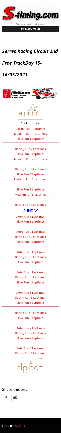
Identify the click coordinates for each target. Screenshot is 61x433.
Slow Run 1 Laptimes (31, 139)
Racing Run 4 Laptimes (30, 277)
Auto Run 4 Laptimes (30, 272)
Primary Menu (30, 29)
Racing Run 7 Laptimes (30, 333)
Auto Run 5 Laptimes (30, 292)
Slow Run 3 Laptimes (31, 174)
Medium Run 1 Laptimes (30, 134)
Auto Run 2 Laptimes (30, 231)
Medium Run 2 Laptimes (30, 159)
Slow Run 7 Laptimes (31, 338)
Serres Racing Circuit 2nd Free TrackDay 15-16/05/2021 (30, 63)
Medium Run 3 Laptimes (30, 179)
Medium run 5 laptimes (30, 194)
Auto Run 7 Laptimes (30, 328)
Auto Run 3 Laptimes (30, 252)
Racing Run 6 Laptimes (30, 205)
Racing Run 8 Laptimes (30, 353)
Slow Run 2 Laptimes (31, 154)
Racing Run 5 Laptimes (30, 297)
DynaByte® (20, 425)
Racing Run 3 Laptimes (30, 169)
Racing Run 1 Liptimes (31, 129)
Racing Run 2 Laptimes (30, 149)
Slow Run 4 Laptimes (31, 282)
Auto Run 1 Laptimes (30, 216)
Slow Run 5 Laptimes (31, 189)
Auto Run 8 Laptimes (30, 348)
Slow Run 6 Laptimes (31, 318)
